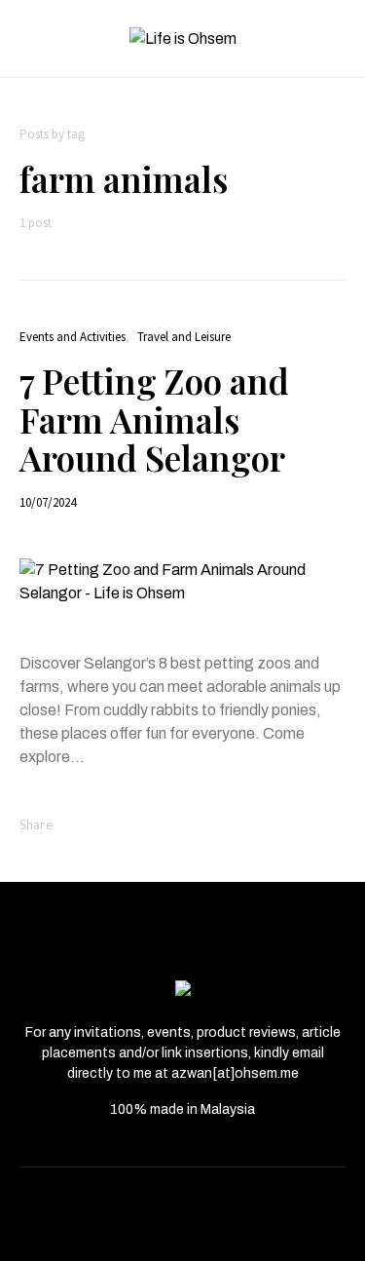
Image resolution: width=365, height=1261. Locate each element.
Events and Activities (72, 336)
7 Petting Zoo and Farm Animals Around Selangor (154, 419)
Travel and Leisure (184, 336)
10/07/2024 (47, 502)
